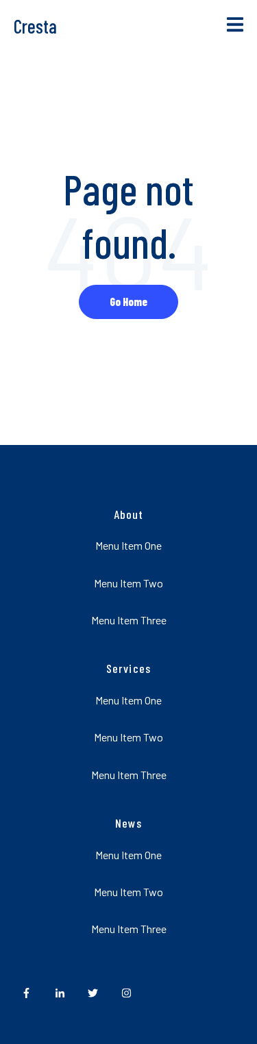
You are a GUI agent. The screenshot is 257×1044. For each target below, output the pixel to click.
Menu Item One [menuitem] (128, 545)
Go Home (128, 301)
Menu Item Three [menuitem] (129, 619)
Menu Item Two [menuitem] (128, 582)
